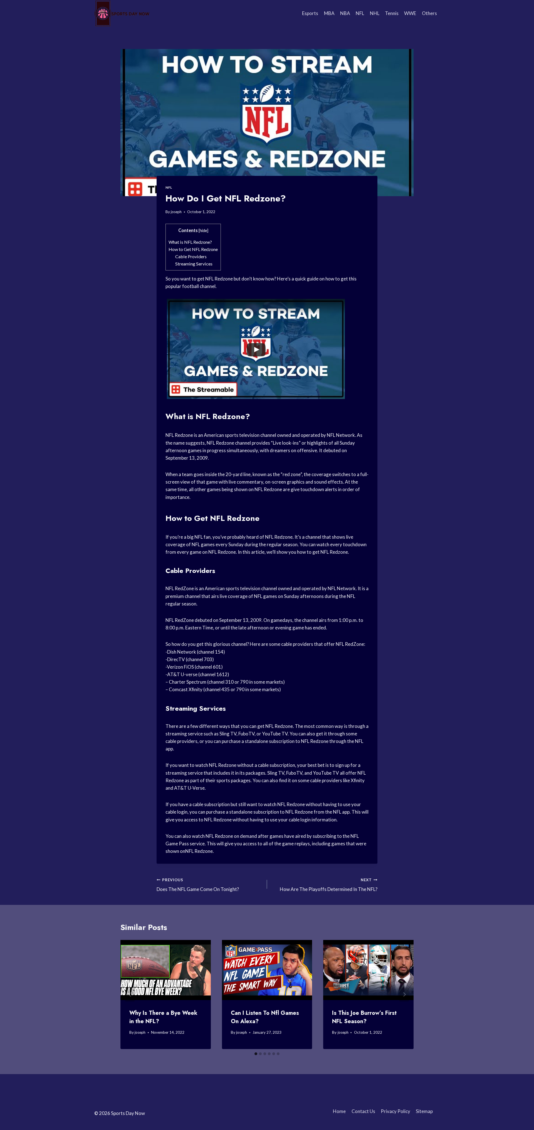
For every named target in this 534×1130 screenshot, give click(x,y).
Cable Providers (191, 256)
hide (203, 230)
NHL (374, 13)
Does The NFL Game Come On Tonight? (198, 885)
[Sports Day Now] (122, 13)
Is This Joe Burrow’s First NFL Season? (364, 1017)
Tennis (392, 13)
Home (339, 1111)
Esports (310, 13)
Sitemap (424, 1111)
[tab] (255, 1053)
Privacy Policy (395, 1111)
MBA (329, 13)
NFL (360, 13)
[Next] (404, 995)
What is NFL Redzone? (190, 242)
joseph (176, 212)
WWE (410, 13)
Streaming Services (193, 263)
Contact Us (363, 1111)
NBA (345, 13)
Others (429, 13)
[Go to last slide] (130, 995)
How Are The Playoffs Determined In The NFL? (328, 885)
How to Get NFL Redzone (193, 249)
